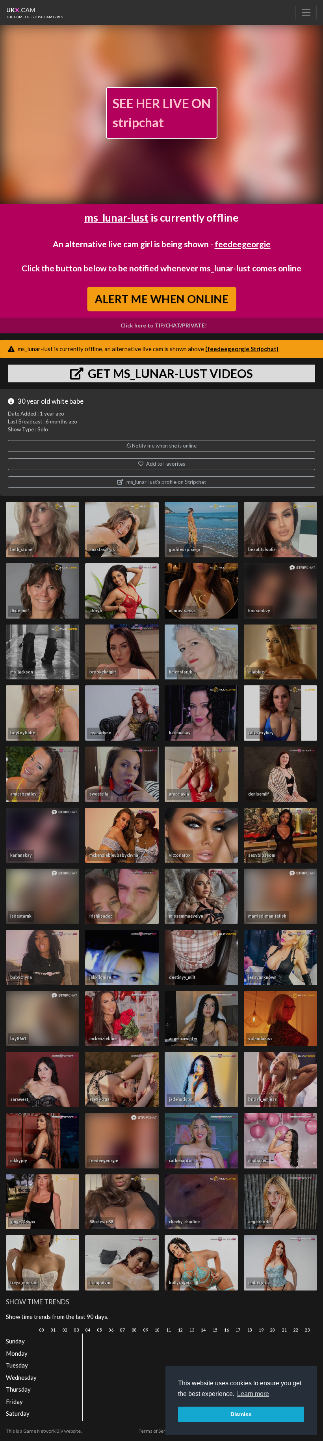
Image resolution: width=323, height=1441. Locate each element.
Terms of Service (156, 1431)
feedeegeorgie (243, 244)
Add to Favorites (165, 464)
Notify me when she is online (164, 445)
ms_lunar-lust (116, 217)
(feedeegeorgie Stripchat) (241, 348)
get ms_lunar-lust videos (169, 373)
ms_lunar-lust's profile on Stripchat (165, 482)
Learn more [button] (253, 1393)
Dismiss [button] (241, 1414)
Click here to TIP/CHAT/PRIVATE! (164, 325)
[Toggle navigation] (306, 12)
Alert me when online (161, 299)
